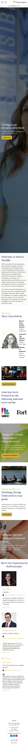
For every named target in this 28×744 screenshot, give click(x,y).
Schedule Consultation (10, 455)
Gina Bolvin (7, 589)
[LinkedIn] (4, 674)
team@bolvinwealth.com (14, 733)
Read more (6, 607)
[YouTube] (16, 736)
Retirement (14, 742)
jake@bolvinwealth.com (13, 670)
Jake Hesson (7, 662)
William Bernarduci (10, 630)
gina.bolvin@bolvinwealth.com (15, 595)
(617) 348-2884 (16, 723)
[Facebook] (11, 736)
